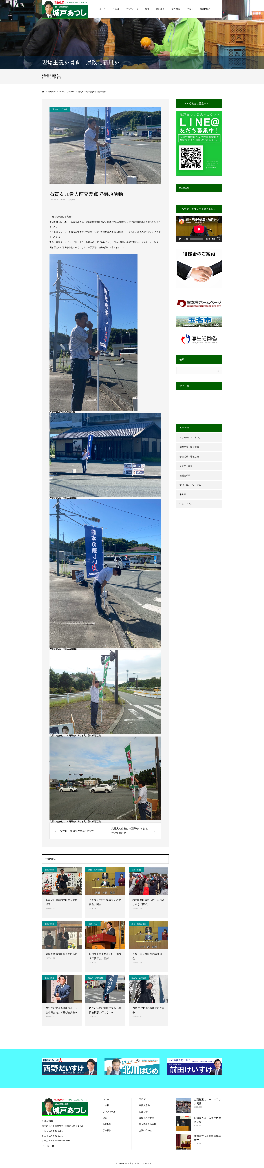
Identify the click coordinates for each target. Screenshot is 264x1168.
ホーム (102, 9)
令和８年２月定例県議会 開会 (147, 956)
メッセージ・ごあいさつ (191, 437)
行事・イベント (187, 504)
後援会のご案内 (146, 1118)
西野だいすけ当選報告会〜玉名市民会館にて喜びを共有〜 (61, 1010)
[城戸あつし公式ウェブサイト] (65, 9)
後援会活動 (185, 475)
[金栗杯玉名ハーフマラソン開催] (183, 1105)
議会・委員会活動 (95, 870)
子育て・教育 (186, 466)
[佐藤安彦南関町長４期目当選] (62, 935)
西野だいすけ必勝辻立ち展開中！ (148, 1010)
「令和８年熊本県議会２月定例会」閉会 (105, 902)
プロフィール (132, 9)
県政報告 (175, 9)
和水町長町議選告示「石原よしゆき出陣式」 (148, 902)
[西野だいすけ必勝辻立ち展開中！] (148, 989)
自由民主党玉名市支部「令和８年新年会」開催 (105, 956)
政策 (147, 9)
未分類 (183, 494)
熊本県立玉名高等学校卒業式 (207, 1138)
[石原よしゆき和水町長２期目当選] (62, 881)
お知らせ (143, 1111)
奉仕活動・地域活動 (189, 456)
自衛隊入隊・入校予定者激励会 (207, 1120)
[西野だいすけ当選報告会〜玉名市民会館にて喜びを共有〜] (62, 989)
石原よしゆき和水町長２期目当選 (61, 902)
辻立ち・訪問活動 (67, 200)
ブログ (190, 9)
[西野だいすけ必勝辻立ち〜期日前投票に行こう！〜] (105, 989)
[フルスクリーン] (218, 238)
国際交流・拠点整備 (189, 447)
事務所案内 (205, 9)
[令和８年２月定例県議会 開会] (148, 935)
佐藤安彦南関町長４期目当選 (61, 954)
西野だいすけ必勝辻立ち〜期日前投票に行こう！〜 (105, 1010)
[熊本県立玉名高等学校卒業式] (183, 1142)
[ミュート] (213, 238)
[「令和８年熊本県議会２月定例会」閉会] (105, 881)
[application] (199, 229)
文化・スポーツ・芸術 (190, 485)
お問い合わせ (145, 1130)
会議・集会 (49, 870)
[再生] (180, 238)
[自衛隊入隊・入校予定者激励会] (183, 1123)
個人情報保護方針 (147, 1124)
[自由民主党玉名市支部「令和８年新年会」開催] (105, 935)
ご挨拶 (115, 9)
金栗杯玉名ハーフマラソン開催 (207, 1101)
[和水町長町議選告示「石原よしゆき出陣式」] (148, 881)
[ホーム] (43, 91)
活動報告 (160, 9)
